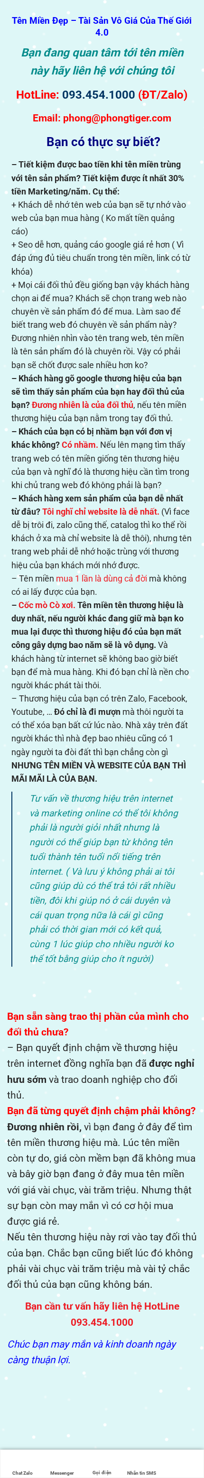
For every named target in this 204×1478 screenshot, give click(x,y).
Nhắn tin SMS (141, 1473)
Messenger (62, 1473)
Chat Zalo (22, 1473)
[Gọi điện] (102, 1458)
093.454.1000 (98, 95)
